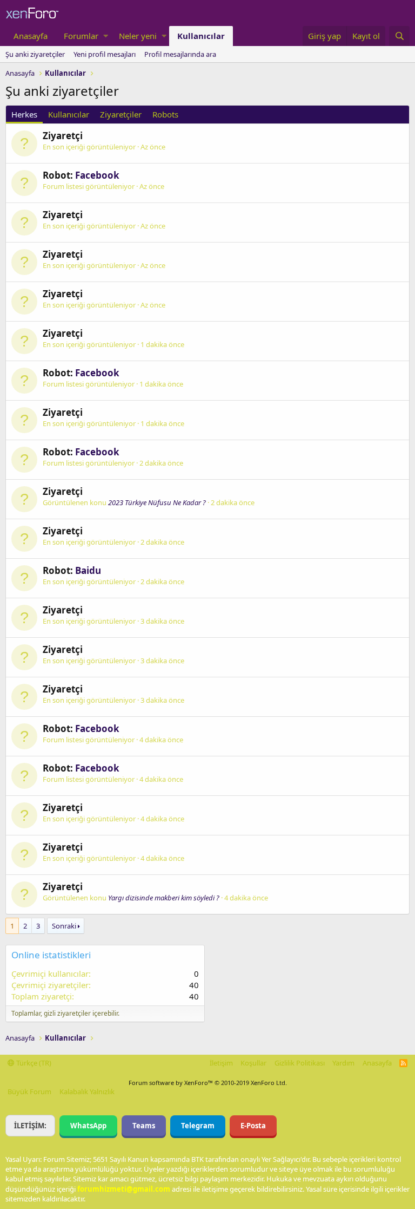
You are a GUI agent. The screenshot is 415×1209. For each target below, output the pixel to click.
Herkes (24, 114)
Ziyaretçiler (121, 114)
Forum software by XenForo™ (208, 1083)
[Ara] (399, 36)
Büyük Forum (29, 1091)
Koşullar (253, 1063)
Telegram (198, 1125)
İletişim (221, 1063)
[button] (106, 36)
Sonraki (64, 926)
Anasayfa (31, 35)
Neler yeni (138, 35)
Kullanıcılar (201, 35)
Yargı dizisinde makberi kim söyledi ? (163, 898)
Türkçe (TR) (33, 1063)
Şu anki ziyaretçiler (35, 54)
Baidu (88, 570)
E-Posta (253, 1125)
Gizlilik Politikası (300, 1063)
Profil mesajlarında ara (180, 54)
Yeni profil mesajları (104, 54)
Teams (143, 1125)
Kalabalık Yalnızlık (87, 1091)
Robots (165, 114)
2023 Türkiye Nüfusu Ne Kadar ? (157, 502)
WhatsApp (88, 1125)
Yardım (343, 1063)
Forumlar (81, 35)
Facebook (97, 175)
